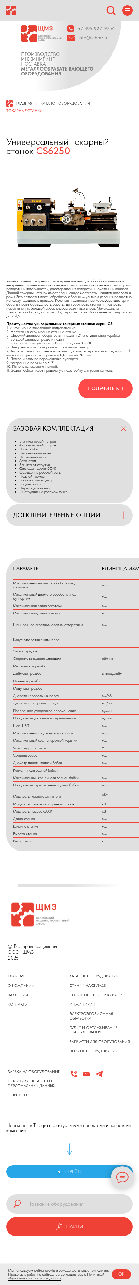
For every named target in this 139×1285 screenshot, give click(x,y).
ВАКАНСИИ (18, 995)
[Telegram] (99, 1076)
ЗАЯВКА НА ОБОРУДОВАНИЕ (34, 1071)
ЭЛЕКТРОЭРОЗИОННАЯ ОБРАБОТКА (91, 1015)
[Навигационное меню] (127, 10)
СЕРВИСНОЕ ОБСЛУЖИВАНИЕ (97, 995)
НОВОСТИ (17, 1095)
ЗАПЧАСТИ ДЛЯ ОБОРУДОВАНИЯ (100, 1041)
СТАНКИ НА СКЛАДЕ (88, 985)
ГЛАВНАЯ (24, 103)
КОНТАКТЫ (17, 1004)
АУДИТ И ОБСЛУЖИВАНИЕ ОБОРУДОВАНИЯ (93, 1029)
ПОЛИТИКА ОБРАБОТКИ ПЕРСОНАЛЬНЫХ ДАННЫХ (31, 1083)
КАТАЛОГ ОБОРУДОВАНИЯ (65, 103)
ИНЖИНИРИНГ (83, 1004)
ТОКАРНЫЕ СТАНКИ (24, 110)
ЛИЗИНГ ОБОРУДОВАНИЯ (94, 1051)
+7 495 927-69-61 (96, 29)
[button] (111, 10)
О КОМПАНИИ (21, 985)
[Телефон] (74, 1076)
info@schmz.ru (94, 37)
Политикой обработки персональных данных (56, 1276)
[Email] (86, 1076)
